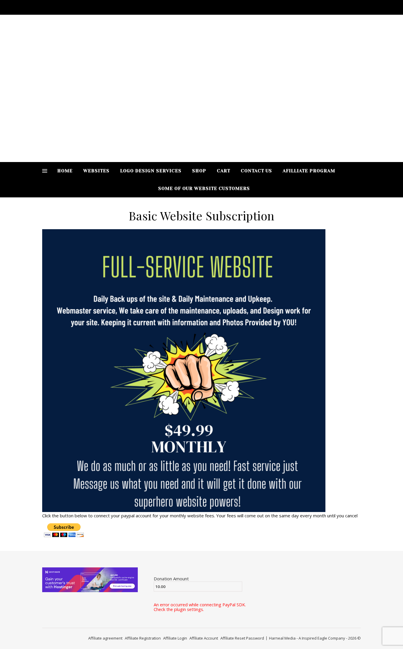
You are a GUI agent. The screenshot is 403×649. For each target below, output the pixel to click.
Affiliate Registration (143, 638)
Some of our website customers (204, 188)
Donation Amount (171, 579)
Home (65, 171)
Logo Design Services (150, 171)
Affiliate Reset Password (242, 638)
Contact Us (256, 171)
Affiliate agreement (105, 638)
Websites (96, 171)
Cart (223, 171)
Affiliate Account (203, 638)
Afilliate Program (309, 171)
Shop (199, 171)
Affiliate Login (175, 638)
